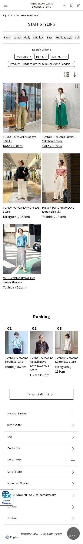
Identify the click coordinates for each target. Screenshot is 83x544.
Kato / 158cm (13, 146)
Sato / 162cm (52, 146)
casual (17, 37)
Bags (49, 37)
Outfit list (14, 15)
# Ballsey (38, 37)
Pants (7, 37)
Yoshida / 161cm (54, 216)
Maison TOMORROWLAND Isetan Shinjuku (58, 209)
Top (5, 15)
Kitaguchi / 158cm (16, 216)
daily (27, 37)
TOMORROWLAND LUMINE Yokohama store (58, 139)
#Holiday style (64, 37)
